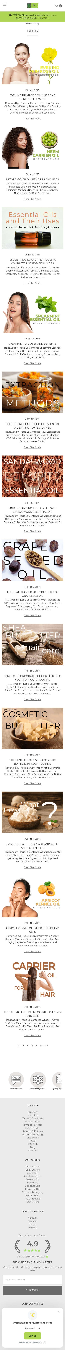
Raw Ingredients (32, 1176)
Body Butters (32, 1169)
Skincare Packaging (32, 1192)
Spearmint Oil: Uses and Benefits (32, 343)
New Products (32, 1198)
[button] (47, 1256)
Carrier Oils (32, 1173)
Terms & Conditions (32, 1118)
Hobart (32, 1224)
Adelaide (32, 1218)
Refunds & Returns (33, 1131)
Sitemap (32, 1150)
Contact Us (32, 1115)
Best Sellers (32, 1202)
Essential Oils (32, 1179)
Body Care (32, 1182)
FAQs (32, 1141)
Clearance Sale (32, 1186)
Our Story (33, 1112)
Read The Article (32, 118)
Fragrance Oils (32, 1189)
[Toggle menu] (4, 4)
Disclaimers (32, 1137)
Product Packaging (32, 1134)
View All (32, 1227)
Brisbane (32, 1221)
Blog (32, 1147)
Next (43, 1045)
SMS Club (33, 1144)
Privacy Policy (32, 1121)
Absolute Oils (32, 1166)
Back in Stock (32, 1195)
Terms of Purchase (32, 1124)
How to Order (32, 1128)
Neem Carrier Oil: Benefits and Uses (32, 179)
